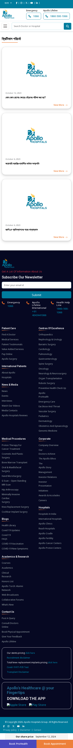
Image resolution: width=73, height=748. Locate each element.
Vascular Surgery (47, 411)
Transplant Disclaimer (18, 671)
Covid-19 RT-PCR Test (18, 667)
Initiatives (43, 490)
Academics (7, 567)
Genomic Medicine (48, 430)
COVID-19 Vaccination (13, 543)
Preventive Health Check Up (52, 388)
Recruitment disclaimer (18, 657)
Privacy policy (10, 730)
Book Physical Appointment (16, 631)
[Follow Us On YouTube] (32, 3)
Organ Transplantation (50, 378)
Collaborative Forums (13, 599)
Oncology (44, 368)
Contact (37, 730)
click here (30, 652)
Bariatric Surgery (47, 344)
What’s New (8, 604)
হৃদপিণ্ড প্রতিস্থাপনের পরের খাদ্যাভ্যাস (21, 229)
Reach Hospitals (47, 528)
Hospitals (7, 377)
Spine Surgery (46, 363)
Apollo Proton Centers (50, 547)
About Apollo (8, 372)
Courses (6, 562)
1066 (35, 16)
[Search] (67, 26)
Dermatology (45, 421)
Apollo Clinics (45, 523)
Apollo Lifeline (9, 641)
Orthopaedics (46, 334)
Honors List (7, 581)
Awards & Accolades (49, 495)
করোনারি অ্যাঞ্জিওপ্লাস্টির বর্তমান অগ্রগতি (22, 163)
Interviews (7, 400)
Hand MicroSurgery (11, 476)
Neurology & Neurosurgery (52, 373)
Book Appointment (55, 743)
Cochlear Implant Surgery (14, 511)
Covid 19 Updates (11, 530)
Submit (36, 295)
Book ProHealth (18, 743)
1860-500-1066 (58, 16)
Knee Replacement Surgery (15, 506)
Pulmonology (45, 354)
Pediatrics (44, 416)
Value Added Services (13, 349)
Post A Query (8, 618)
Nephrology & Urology (50, 339)
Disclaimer (25, 730)
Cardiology (44, 349)
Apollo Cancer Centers (50, 543)
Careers (43, 500)
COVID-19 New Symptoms (15, 548)
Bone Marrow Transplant (14, 462)
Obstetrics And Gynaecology (53, 425)
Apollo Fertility (46, 538)
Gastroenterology (48, 358)
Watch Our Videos (11, 405)
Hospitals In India (47, 513)
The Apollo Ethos (47, 458)
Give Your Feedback (12, 636)
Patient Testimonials (12, 344)
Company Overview (48, 445)
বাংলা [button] (7, 3)
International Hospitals (50, 518)
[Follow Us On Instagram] (21, 3)
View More (59, 104)
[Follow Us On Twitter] (26, 3)
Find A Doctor (9, 334)
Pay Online (7, 354)
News (5, 391)
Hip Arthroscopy (10, 489)
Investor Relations (48, 477)
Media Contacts (10, 410)
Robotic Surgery (47, 383)
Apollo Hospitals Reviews (15, 415)
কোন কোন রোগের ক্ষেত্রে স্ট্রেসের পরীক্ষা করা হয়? (25, 97)
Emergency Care (47, 401)
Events (5, 395)
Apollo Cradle (46, 533)
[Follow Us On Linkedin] (37, 3)
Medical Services (10, 339)
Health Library (9, 525)
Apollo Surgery (9, 358)
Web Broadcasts (10, 594)
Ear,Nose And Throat (49, 406)
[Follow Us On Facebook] (17, 3)
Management (45, 472)
